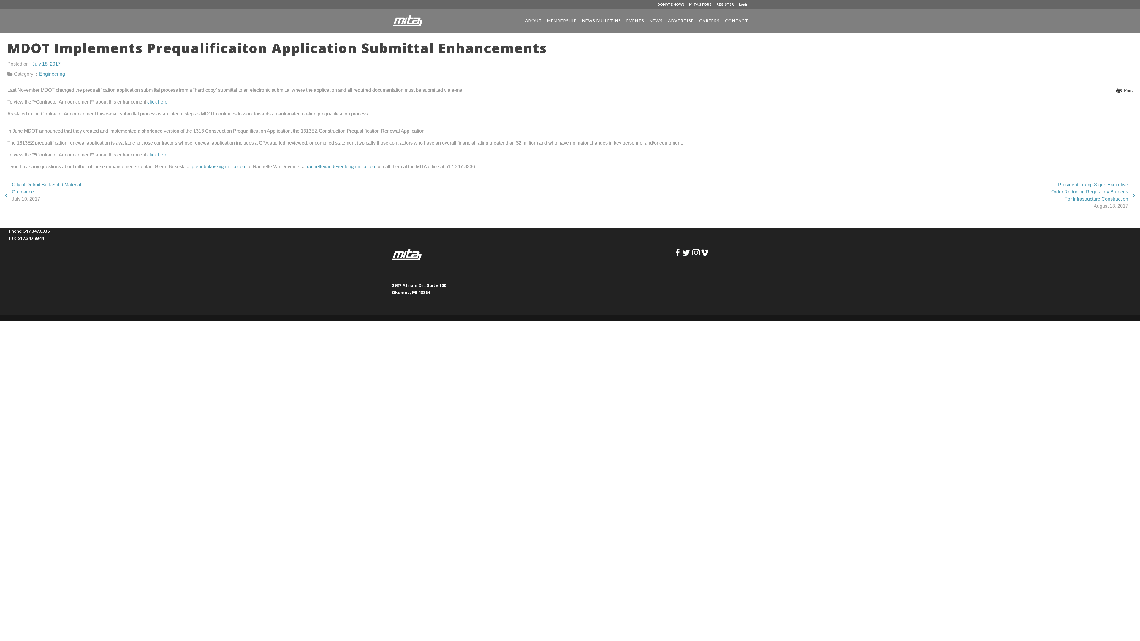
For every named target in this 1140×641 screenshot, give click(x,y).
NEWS (656, 21)
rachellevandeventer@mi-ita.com (341, 166)
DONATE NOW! (670, 5)
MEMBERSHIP (562, 21)
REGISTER (725, 5)
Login (743, 5)
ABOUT (533, 21)
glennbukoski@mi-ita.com (219, 166)
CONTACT (736, 21)
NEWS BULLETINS (601, 21)
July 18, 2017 (46, 63)
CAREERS (709, 21)
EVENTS (635, 21)
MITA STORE (700, 5)
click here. (158, 101)
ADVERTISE (681, 21)
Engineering (52, 74)
